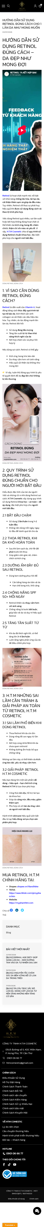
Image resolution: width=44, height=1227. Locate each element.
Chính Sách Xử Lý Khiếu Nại (17, 1104)
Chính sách (33, 1198)
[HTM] (22, 6)
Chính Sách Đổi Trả (12, 1091)
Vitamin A (30, 307)
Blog (8, 932)
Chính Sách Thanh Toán (14, 1086)
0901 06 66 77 (14, 1058)
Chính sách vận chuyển (14, 1095)
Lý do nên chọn (10, 1127)
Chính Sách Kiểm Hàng (14, 1099)
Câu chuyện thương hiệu (15, 1131)
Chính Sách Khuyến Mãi (15, 1112)
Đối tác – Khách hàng (13, 1140)
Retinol (5, 195)
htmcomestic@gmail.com (19, 1063)
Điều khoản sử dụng (16, 1198)
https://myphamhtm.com (21, 902)
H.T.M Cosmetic (14, 231)
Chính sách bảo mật (13, 1108)
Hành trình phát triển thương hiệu (20, 1135)
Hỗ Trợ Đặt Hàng (11, 1082)
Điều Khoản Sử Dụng (13, 1078)
